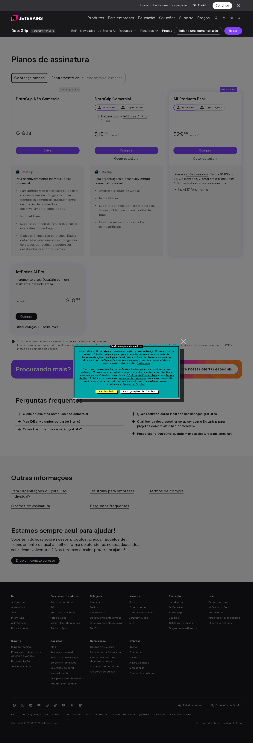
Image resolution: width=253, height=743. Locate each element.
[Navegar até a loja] (231, 18)
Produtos (95, 18)
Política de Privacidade (142, 375)
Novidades (87, 31)
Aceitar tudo (106, 391)
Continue (222, 5)
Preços (203, 18)
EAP (74, 31)
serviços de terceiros (132, 378)
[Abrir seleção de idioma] (239, 18)
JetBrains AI (107, 31)
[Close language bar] (238, 5)
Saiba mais (143, 363)
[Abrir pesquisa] (216, 18)
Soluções (167, 18)
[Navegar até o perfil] (224, 18)
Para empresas (121, 18)
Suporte (186, 18)
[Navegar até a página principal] (27, 18)
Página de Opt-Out (134, 384)
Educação (146, 18)
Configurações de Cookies (139, 391)
